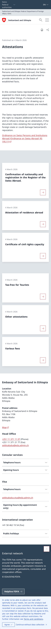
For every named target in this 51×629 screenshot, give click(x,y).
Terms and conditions (33, 619)
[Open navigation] (47, 20)
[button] (46, 549)
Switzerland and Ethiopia (19, 20)
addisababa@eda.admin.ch (15, 445)
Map (4, 427)
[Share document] (47, 30)
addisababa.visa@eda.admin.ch (17, 497)
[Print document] (42, 30)
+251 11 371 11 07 (11, 439)
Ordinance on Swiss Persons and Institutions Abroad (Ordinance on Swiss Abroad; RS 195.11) (24, 138)
